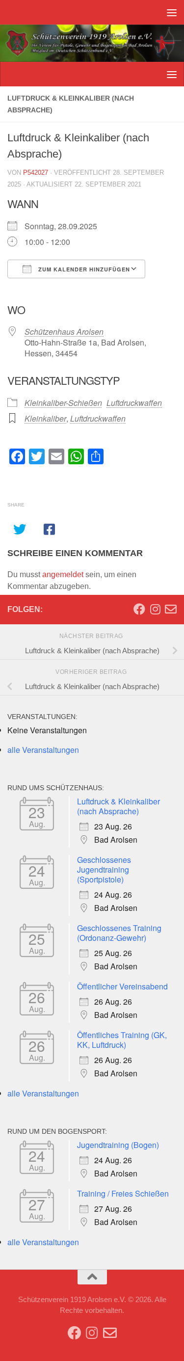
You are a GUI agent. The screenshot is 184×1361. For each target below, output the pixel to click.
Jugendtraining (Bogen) (118, 1144)
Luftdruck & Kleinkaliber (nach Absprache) (118, 806)
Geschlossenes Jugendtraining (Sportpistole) (104, 869)
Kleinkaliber (45, 418)
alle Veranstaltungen (43, 749)
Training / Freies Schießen (123, 1193)
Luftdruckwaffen (134, 402)
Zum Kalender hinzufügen (83, 269)
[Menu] (171, 12)
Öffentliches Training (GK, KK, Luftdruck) (122, 1039)
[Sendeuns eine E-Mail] (171, 609)
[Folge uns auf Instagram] (155, 609)
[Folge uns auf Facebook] (139, 609)
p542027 (35, 172)
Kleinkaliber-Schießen (63, 402)
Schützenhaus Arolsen (64, 331)
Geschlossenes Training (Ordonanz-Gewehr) (119, 932)
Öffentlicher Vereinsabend (122, 986)
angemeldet (62, 574)
